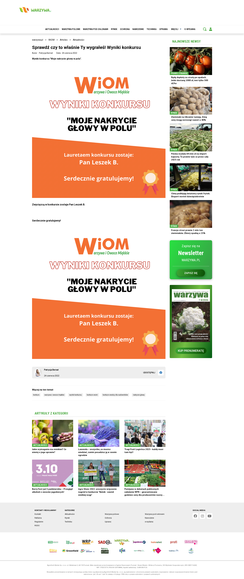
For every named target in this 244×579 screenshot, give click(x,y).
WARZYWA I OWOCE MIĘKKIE (54, 395)
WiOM (51, 39)
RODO (37, 525)
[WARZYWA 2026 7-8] (191, 315)
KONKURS (36, 395)
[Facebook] (161, 372)
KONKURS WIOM (92, 395)
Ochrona (125, 29)
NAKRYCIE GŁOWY (139, 395)
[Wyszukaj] (204, 29)
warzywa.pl (37, 39)
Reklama (38, 518)
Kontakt (38, 514)
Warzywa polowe (71, 29)
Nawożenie (138, 29)
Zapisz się (190, 273)
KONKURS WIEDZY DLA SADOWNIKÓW (115, 395)
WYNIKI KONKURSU (75, 395)
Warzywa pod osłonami (95, 29)
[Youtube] (209, 516)
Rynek (114, 29)
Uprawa (163, 29)
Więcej (174, 29)
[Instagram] (202, 516)
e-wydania (190, 29)
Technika (151, 29)
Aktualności (52, 29)
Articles (63, 39)
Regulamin (39, 522)
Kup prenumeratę (191, 350)
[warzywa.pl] (35, 10)
